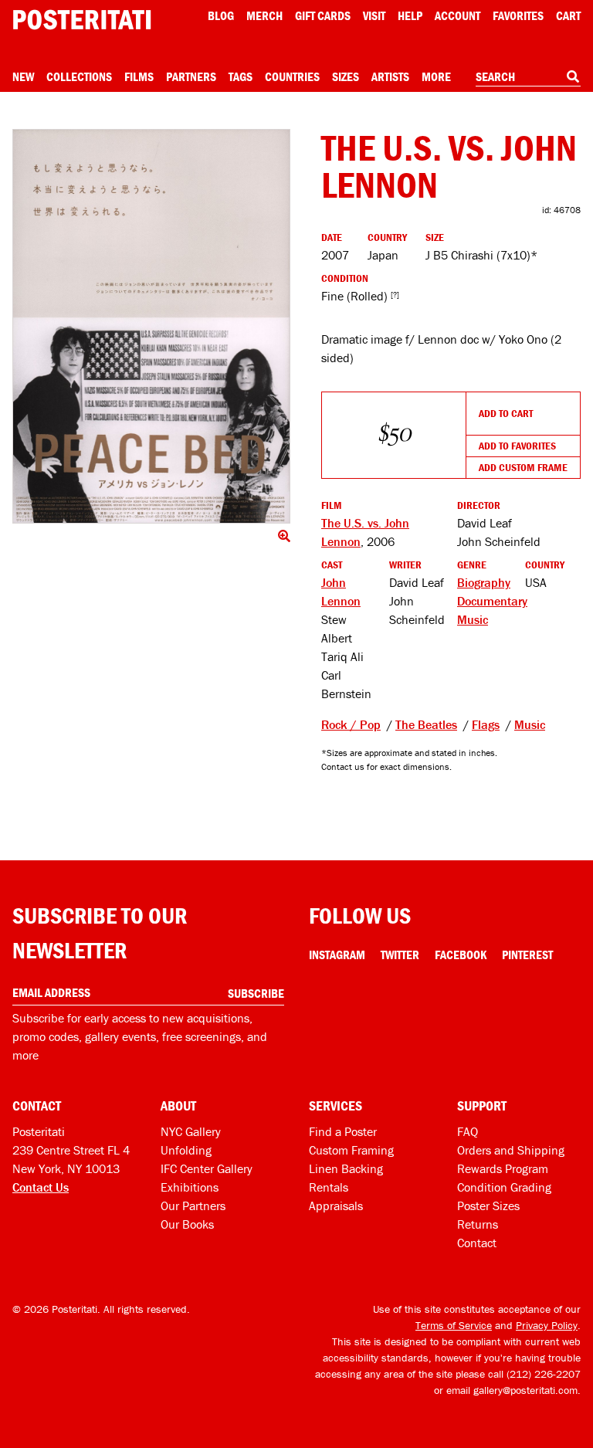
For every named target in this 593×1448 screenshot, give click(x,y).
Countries (292, 76)
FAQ (467, 1131)
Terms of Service (453, 1325)
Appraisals (336, 1205)
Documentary (492, 601)
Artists (390, 76)
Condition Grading (504, 1187)
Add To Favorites (517, 446)
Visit (374, 15)
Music (472, 619)
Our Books (187, 1224)
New (23, 76)
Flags (486, 724)
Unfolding (186, 1150)
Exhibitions (190, 1187)
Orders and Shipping (510, 1150)
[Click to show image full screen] (151, 326)
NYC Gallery (191, 1131)
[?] (395, 295)
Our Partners (193, 1205)
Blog (221, 15)
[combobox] (528, 77)
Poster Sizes (488, 1205)
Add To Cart (506, 413)
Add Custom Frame (523, 467)
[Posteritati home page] (81, 19)
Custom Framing (351, 1150)
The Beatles (426, 724)
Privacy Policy (547, 1325)
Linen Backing (346, 1168)
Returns (477, 1224)
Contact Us (40, 1187)
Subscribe (256, 993)
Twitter (400, 954)
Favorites (518, 15)
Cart (568, 15)
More (436, 76)
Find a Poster (343, 1131)
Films (139, 76)
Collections (79, 76)
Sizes (345, 76)
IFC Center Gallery (206, 1168)
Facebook (460, 954)
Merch (264, 15)
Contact (476, 1242)
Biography (483, 582)
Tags (240, 76)
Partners (191, 76)
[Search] (573, 76)
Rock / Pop (351, 724)
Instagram (337, 954)
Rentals (328, 1187)
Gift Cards (323, 15)
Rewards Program (502, 1168)
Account (457, 15)
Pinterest (527, 954)
